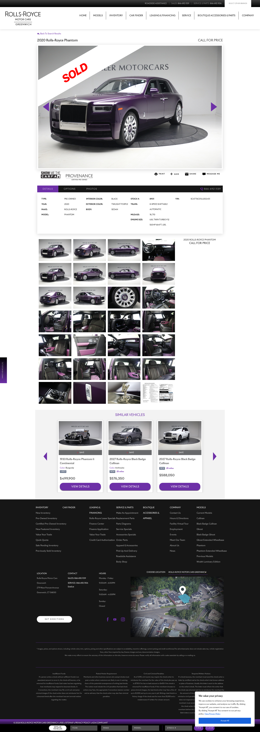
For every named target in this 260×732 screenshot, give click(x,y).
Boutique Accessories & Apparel (151, 512)
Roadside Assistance (126, 556)
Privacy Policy (82, 723)
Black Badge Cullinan (207, 524)
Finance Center (96, 524)
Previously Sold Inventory (48, 551)
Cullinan (200, 518)
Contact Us (175, 513)
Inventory (116, 16)
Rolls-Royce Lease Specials (102, 518)
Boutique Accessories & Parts (216, 16)
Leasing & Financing (162, 16)
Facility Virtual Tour (179, 524)
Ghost (200, 529)
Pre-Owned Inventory (46, 518)
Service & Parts (124, 507)
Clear (209, 728)
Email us (71, 586)
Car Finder (136, 16)
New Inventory (43, 513)
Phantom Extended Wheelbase (212, 551)
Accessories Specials (126, 535)
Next (215, 456)
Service (186, 16)
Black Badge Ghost (206, 535)
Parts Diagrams (123, 524)
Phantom (201, 545)
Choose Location (156, 572)
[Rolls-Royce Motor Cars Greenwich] (23, 16)
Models (98, 16)
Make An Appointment (127, 513)
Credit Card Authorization (102, 540)
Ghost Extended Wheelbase (210, 540)
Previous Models (205, 556)
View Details (80, 486)
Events (173, 535)
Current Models (204, 513)
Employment (176, 529)
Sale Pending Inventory (47, 545)
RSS (62, 723)
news (172, 551)
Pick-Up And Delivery (126, 551)
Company (248, 16)
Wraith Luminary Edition (208, 562)
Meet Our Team (177, 540)
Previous (44, 456)
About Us (174, 545)
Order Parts (122, 540)
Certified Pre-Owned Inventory (51, 524)
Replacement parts (125, 518)
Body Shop (121, 562)
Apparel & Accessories (127, 545)
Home (83, 16)
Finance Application (98, 529)
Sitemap (69, 723)
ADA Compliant (100, 723)
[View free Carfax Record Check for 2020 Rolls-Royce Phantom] (51, 178)
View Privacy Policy (212, 714)
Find (198, 728)
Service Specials (124, 529)
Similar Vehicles (57, 728)
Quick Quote (42, 540)
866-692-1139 (80, 578)
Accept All (225, 721)
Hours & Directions (179, 518)
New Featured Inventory (48, 529)
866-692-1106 (82, 583)
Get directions (54, 619)
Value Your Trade (44, 535)
